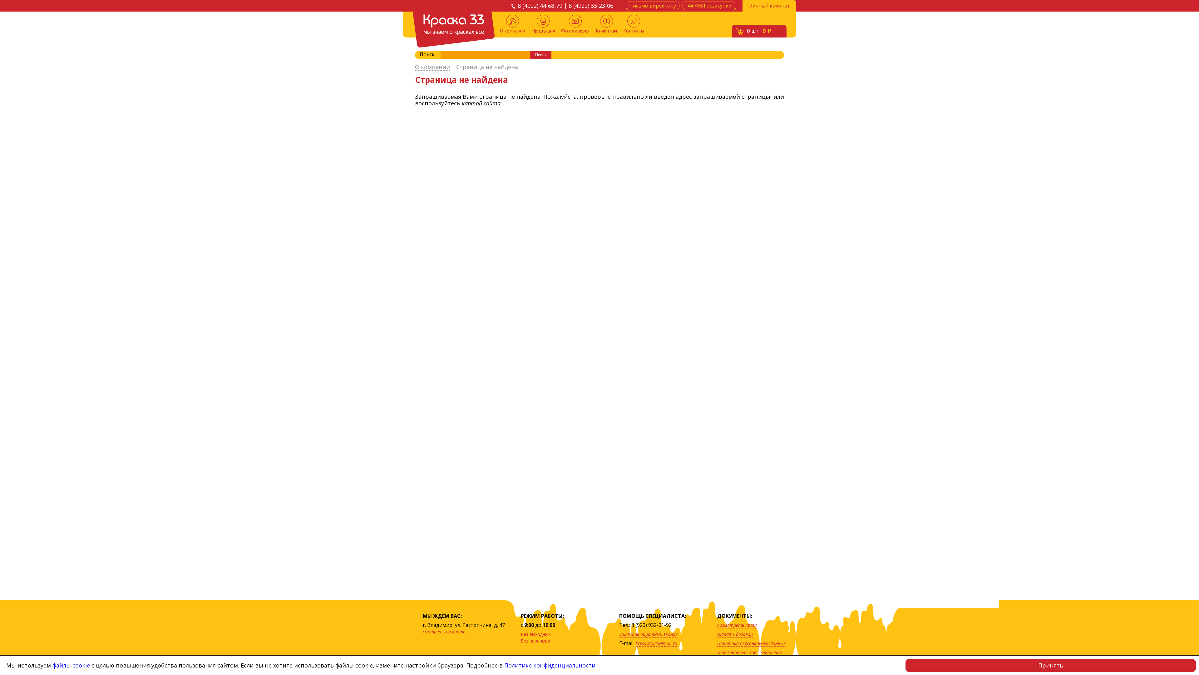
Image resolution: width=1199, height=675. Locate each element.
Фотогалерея (575, 31)
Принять (1050, 665)
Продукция (543, 31)
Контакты (633, 31)
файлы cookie (71, 665)
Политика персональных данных (751, 643)
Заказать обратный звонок (648, 634)
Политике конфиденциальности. (550, 665)
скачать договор (735, 634)
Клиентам (606, 31)
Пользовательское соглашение (749, 652)
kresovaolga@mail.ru (656, 643)
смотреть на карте (444, 632)
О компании (512, 31)
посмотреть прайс (737, 625)
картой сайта (481, 103)
